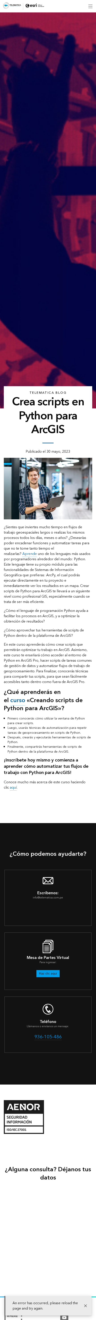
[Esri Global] (12, 6)
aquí (13, 787)
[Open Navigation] (90, 6)
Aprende (29, 554)
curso (17, 700)
